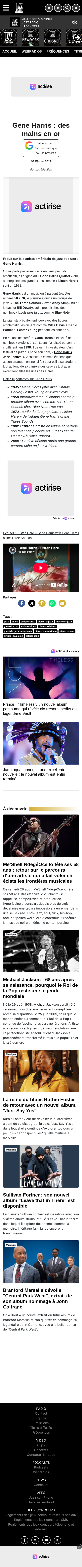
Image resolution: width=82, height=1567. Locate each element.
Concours (41, 1485)
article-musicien (13, 635)
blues (15, 621)
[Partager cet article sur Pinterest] (41, 605)
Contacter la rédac (41, 1455)
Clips (41, 1445)
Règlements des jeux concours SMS (41, 1520)
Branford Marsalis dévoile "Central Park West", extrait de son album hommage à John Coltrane (37, 1298)
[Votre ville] (49, 8)
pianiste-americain (46, 631)
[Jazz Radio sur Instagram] (57, 1540)
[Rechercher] (67, 8)
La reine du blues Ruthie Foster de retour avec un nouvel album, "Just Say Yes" (40, 1105)
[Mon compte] (76, 8)
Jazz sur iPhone (41, 1497)
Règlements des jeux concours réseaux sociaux (41, 1515)
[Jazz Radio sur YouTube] (46, 1540)
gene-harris (11, 626)
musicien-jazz (64, 621)
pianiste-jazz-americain (18, 631)
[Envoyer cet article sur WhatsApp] (51, 605)
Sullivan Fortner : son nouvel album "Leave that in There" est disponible (39, 1200)
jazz (6, 621)
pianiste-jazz (45, 621)
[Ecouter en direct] (58, 8)
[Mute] (75, 22)
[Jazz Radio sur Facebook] (24, 1540)
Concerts (41, 1450)
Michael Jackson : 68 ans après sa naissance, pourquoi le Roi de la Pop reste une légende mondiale (40, 988)
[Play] (5, 35)
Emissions (41, 1423)
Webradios (32, 51)
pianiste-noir (67, 631)
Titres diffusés (41, 1428)
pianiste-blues (47, 626)
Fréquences (58, 51)
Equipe (41, 1418)
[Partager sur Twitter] (30, 605)
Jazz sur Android (41, 1502)
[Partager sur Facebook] (20, 605)
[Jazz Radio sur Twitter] (35, 1540)
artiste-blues (28, 626)
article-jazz (32, 635)
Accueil (9, 51)
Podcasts (41, 1467)
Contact (41, 1413)
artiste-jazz (28, 621)
